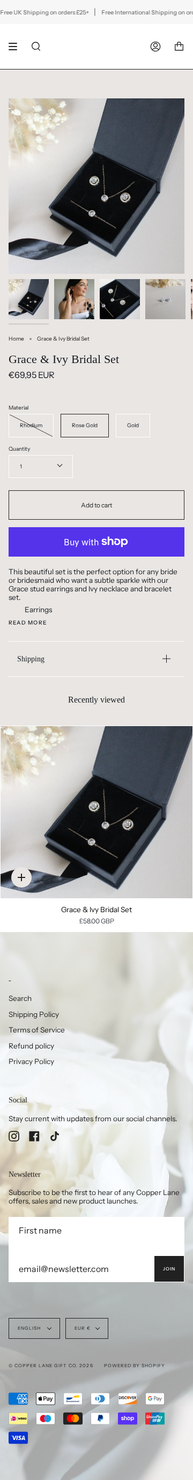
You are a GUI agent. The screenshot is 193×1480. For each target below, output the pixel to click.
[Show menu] (17, 46)
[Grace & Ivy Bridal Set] (96, 812)
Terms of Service (37, 1030)
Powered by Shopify (134, 1365)
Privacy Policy (31, 1061)
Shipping (30, 658)
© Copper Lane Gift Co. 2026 (51, 1365)
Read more (28, 623)
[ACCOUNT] (155, 46)
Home (16, 338)
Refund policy (31, 1046)
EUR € (83, 1328)
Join (169, 1268)
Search (20, 998)
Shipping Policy (34, 1014)
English (30, 1328)
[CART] (179, 46)
